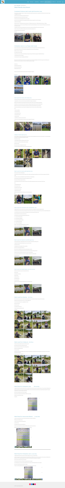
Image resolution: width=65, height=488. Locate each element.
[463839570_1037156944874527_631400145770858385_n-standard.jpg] (28, 126)
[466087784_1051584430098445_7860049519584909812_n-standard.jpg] (46, 80)
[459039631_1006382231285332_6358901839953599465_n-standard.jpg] (28, 231)
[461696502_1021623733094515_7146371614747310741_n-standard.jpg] (37, 199)
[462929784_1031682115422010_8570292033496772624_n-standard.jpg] (28, 162)
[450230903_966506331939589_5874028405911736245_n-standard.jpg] (37, 324)
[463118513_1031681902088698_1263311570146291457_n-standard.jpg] (18, 153)
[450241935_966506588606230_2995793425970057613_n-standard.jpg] (18, 333)
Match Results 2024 (23, 5)
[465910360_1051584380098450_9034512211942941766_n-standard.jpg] (18, 80)
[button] (39, 398)
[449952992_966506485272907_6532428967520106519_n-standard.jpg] (28, 315)
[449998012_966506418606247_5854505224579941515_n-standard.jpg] (37, 315)
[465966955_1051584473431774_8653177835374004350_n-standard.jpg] (37, 80)
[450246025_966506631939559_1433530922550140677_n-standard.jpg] (28, 333)
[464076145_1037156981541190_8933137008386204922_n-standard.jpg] (18, 126)
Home (15, 5)
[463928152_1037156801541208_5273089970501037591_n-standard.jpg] (46, 126)
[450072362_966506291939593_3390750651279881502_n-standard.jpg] (18, 315)
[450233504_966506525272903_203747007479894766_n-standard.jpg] (46, 324)
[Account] (63, 2)
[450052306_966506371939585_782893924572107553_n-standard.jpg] (46, 315)
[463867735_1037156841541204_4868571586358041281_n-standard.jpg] (37, 126)
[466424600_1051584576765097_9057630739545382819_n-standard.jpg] (18, 89)
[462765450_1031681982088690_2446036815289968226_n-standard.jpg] (46, 153)
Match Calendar (18, 5)
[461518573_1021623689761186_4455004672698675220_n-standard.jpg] (18, 199)
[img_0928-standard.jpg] (37, 37)
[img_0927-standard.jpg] (28, 37)
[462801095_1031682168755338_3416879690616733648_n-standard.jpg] (18, 162)
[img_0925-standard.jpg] (18, 37)
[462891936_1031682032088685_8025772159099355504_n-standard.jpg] (37, 153)
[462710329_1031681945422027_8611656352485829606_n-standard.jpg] (28, 153)
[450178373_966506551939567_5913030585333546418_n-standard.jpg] (28, 324)
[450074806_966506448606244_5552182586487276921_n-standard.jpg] (18, 324)
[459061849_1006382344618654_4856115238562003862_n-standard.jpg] (37, 231)
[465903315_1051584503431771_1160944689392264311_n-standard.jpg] (28, 80)
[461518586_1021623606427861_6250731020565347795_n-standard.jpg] (28, 199)
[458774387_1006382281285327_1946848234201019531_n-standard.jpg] (18, 231)
